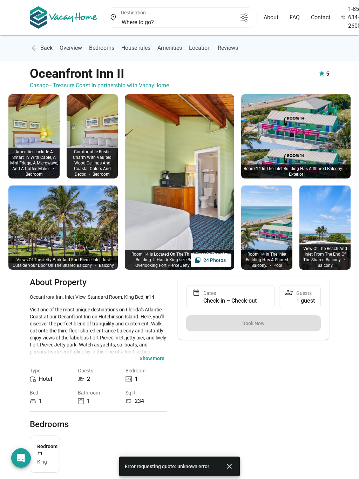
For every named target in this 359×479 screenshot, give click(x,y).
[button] (152, 358)
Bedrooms (101, 48)
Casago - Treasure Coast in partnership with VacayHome (99, 85)
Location (200, 48)
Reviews (228, 48)
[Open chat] (21, 458)
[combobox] (177, 22)
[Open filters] (244, 17)
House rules (135, 48)
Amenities (169, 48)
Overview (71, 48)
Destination (133, 12)
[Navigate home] (63, 17)
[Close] (229, 466)
